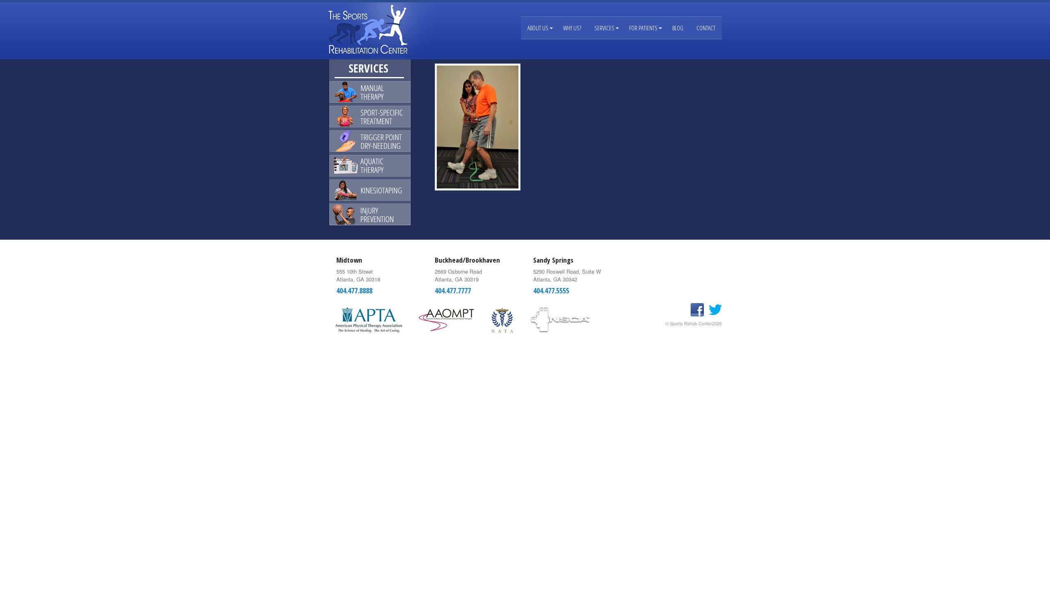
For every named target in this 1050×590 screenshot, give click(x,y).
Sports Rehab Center (377, 29)
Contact (705, 28)
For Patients (643, 28)
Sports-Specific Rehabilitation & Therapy (370, 117)
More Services (370, 215)
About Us (537, 28)
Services (604, 28)
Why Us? (572, 28)
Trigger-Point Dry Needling (370, 141)
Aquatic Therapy (370, 165)
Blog (677, 28)
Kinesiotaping (370, 188)
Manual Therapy (370, 93)
